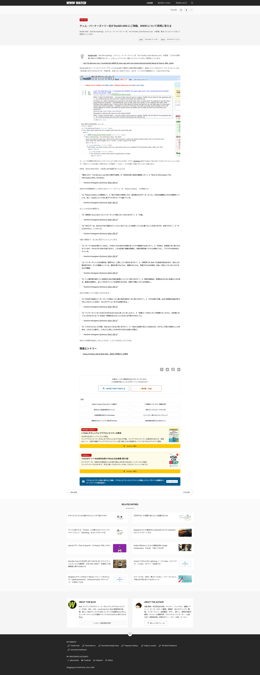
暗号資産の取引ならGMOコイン (155, 421)
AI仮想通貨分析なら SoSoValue (104, 415)
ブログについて (181, 3)
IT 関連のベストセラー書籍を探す (155, 404)
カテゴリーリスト (164, 3)
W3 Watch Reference (169, 646)
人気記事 (149, 3)
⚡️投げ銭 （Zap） (146, 388)
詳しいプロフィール (157, 623)
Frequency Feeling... (131, 646)
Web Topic (83, 20)
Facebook (87, 660)
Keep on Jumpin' (150, 646)
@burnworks (74, 660)
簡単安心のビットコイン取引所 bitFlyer (104, 421)
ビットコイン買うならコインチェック (156, 415)
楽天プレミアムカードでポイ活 (156, 410)
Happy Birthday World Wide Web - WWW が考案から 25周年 (105, 354)
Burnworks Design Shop (110, 646)
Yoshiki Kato (75, 646)
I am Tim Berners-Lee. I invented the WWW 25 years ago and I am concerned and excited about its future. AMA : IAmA (128, 63)
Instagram (99, 660)
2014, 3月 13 (112, 182)
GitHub (110, 660)
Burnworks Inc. (90, 646)
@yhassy (136, 161)
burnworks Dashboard (79, 650)
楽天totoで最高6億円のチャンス (104, 410)
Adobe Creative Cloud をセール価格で (104, 404)
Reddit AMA (92, 55)
